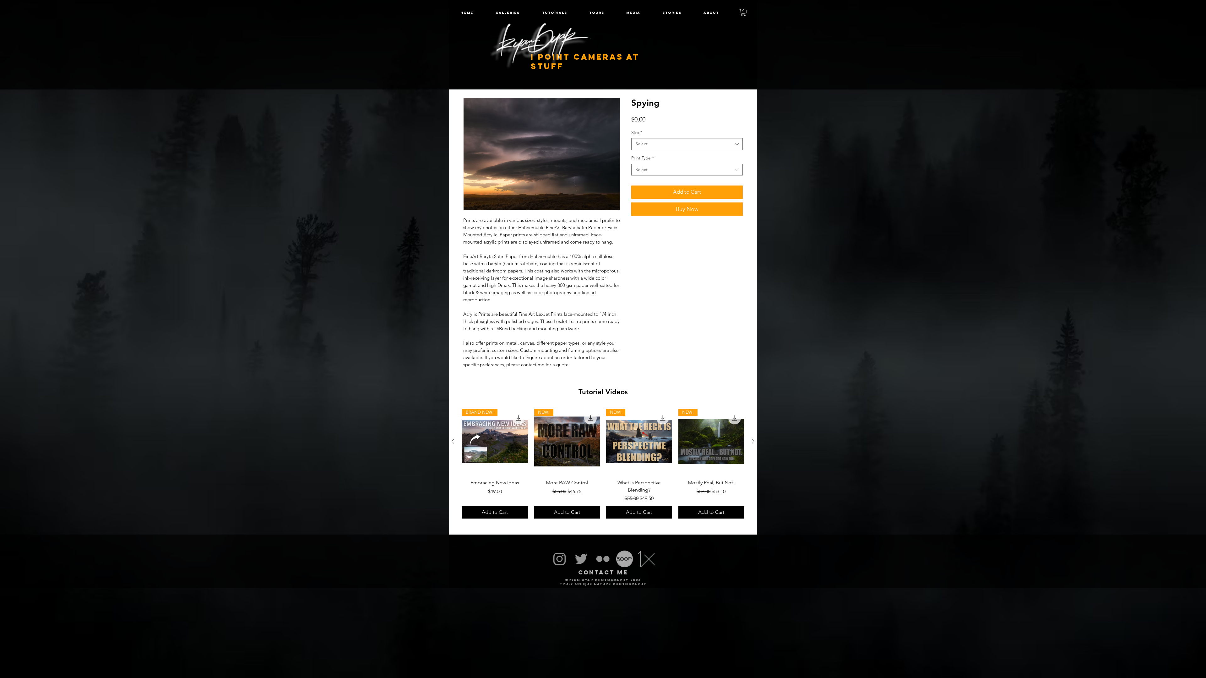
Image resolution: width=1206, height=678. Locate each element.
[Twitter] (581, 559)
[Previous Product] (453, 441)
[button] (596, 13)
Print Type (642, 158)
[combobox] (687, 144)
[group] (603, 463)
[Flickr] (603, 559)
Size (636, 132)
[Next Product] (753, 441)
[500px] (624, 559)
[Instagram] (559, 559)
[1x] (646, 559)
